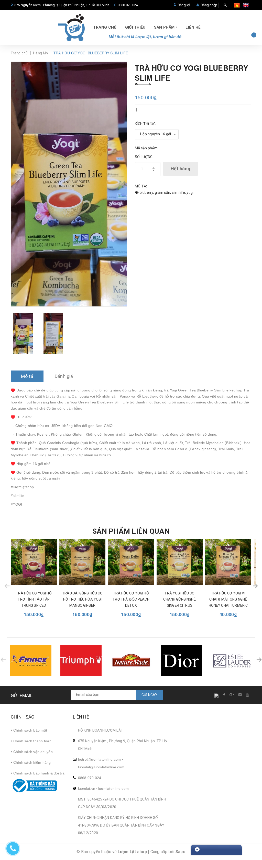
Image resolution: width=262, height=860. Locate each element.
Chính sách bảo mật (29, 730)
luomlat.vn (86, 788)
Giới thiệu (135, 27)
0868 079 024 (128, 5)
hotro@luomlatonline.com (99, 759)
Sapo (180, 851)
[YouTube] (247, 695)
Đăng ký (184, 5)
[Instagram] (240, 695)
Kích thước (145, 124)
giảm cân (162, 192)
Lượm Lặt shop (132, 851)
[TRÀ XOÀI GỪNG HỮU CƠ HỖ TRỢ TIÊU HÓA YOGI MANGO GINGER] (82, 562)
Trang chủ (104, 27)
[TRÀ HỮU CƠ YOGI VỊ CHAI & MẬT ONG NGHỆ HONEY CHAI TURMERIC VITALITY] (228, 562)
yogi (190, 192)
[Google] (232, 695)
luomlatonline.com (113, 788)
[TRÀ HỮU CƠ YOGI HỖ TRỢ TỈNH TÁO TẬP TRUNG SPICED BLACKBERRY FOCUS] (34, 562)
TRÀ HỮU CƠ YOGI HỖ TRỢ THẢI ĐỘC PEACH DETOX (131, 599)
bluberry (146, 192)
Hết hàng (180, 168)
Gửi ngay (149, 695)
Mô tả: (141, 186)
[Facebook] (224, 695)
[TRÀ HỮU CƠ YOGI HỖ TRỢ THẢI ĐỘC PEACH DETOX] (131, 562)
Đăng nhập (209, 5)
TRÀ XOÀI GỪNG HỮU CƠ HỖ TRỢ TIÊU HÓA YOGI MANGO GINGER (82, 599)
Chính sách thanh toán (31, 741)
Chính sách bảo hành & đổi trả (38, 773)
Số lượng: (144, 157)
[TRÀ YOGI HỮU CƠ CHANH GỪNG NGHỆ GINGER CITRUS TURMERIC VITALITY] (180, 562)
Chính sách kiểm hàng (31, 762)
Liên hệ (192, 27)
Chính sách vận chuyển (32, 752)
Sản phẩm (165, 27)
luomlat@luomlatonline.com (101, 767)
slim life (178, 192)
